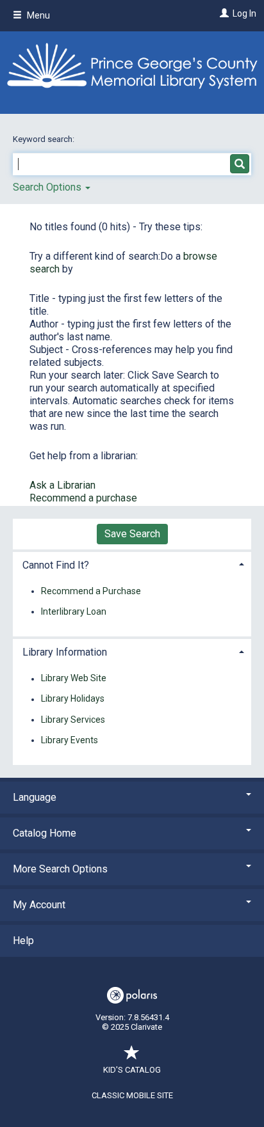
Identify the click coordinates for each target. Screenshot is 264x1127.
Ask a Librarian (62, 485)
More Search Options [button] (60, 869)
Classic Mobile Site (132, 1095)
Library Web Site (73, 679)
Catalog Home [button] (44, 833)
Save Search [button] (132, 534)
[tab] (132, 563)
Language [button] (34, 797)
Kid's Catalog (132, 1070)
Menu (37, 15)
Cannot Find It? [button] (55, 565)
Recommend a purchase (83, 498)
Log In (244, 13)
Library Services (73, 719)
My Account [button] (39, 905)
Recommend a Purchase (91, 591)
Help (23, 940)
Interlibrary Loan (73, 611)
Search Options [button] (48, 187)
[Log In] (223, 13)
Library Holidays (72, 699)
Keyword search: (44, 139)
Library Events (69, 740)
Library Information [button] (64, 652)
